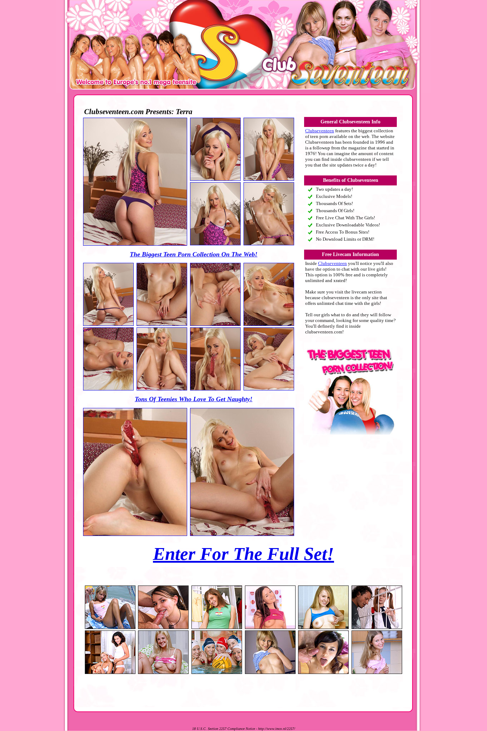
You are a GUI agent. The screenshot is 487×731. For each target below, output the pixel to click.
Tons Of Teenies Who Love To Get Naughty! (193, 399)
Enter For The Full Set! (243, 554)
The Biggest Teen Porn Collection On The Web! (193, 254)
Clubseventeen (319, 130)
